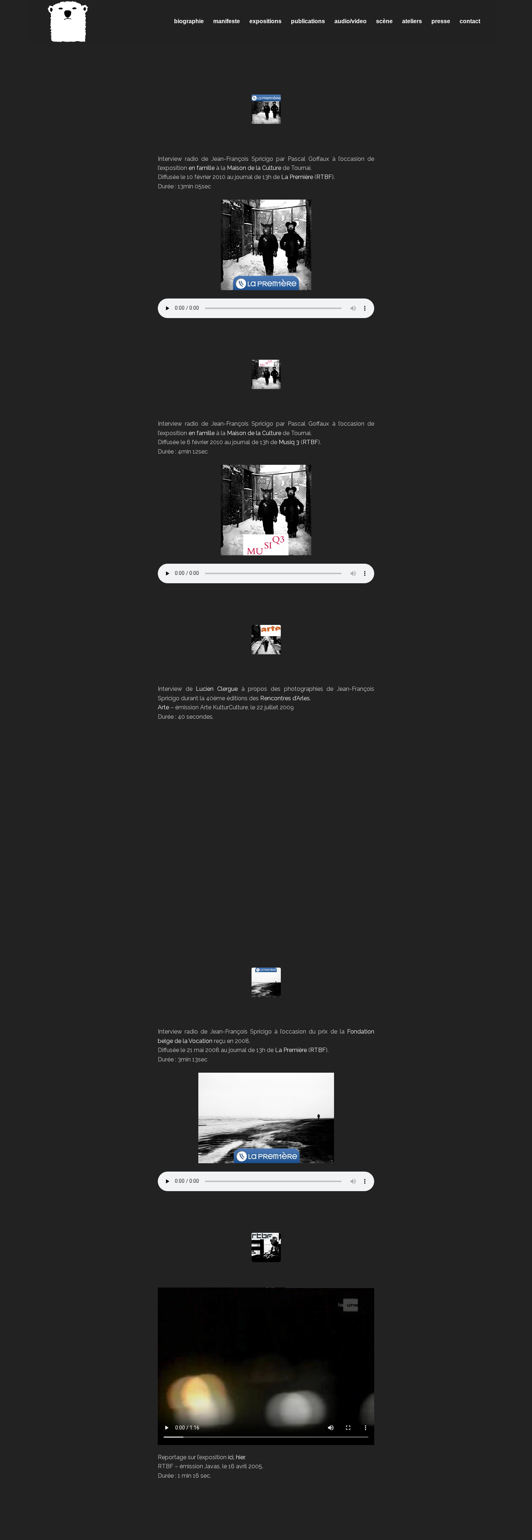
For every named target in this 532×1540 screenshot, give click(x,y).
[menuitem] (188, 21)
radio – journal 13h (266, 1009)
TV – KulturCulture (266, 666)
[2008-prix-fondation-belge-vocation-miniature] (266, 982)
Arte (163, 707)
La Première (297, 177)
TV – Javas (266, 1274)
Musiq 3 (289, 442)
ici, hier (236, 1457)
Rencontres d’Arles (285, 698)
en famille (202, 167)
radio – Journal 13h (266, 136)
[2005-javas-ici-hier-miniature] (266, 1247)
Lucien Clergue (217, 688)
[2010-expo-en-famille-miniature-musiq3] (266, 374)
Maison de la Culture (254, 167)
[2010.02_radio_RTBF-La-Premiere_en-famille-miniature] (266, 109)
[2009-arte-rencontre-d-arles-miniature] (266, 639)
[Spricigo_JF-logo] (68, 21)
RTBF (324, 177)
